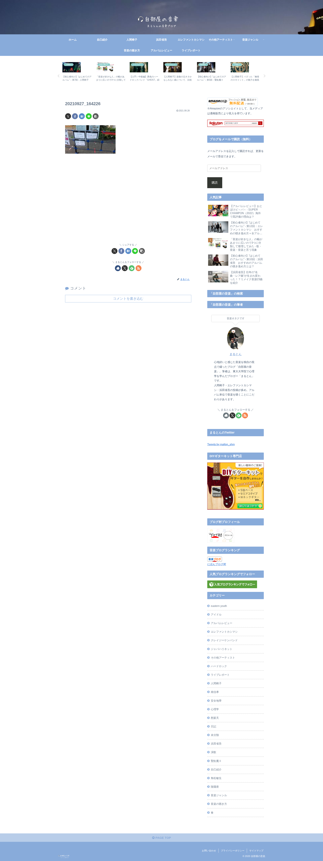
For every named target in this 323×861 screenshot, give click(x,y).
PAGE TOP (163, 837)
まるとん (235, 354)
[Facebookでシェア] (75, 116)
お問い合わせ (209, 850)
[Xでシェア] (68, 116)
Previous (58, 76)
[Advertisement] (128, 200)
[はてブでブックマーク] (82, 116)
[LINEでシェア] (89, 116)
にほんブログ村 (216, 564)
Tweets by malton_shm (221, 444)
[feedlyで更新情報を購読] (132, 268)
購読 (215, 182)
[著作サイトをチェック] (118, 268)
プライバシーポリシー (232, 850)
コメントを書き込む (128, 298)
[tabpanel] (77, 75)
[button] (96, 116)
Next (264, 76)
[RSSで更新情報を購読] (138, 268)
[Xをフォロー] (125, 268)
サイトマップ (256, 850)
